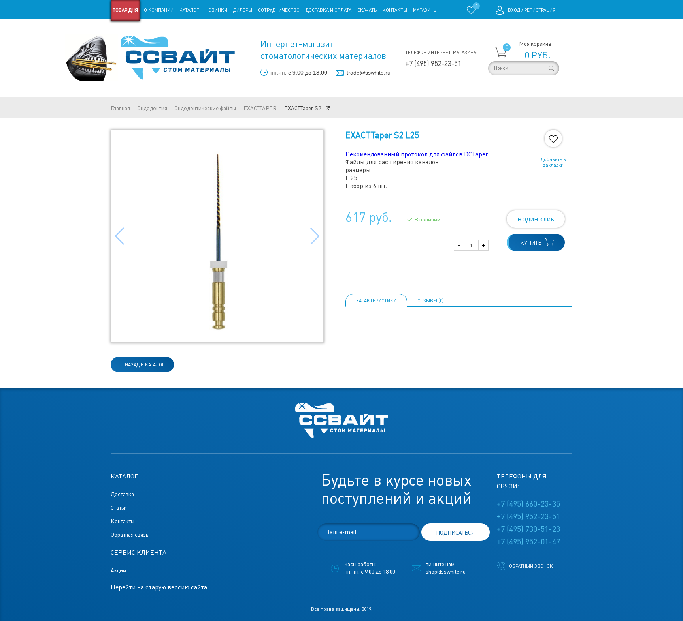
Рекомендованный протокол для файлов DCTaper (416, 154)
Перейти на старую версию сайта (159, 587)
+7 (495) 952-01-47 (528, 541)
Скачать (367, 10)
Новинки (216, 10)
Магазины (425, 10)
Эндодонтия (152, 108)
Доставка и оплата (328, 10)
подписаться (455, 532)
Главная (120, 108)
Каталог (189, 10)
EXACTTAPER (260, 108)
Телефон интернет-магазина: (441, 52)
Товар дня (125, 10)
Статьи (175, 31)
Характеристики (376, 301)
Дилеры (242, 10)
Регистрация (540, 10)
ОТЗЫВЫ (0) (430, 301)
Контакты (395, 10)
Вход (514, 10)
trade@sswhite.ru (369, 72)
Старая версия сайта (136, 31)
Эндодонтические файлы (205, 108)
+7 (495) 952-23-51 (433, 63)
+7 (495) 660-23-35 (528, 503)
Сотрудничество (279, 10)
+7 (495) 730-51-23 (528, 529)
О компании (159, 10)
